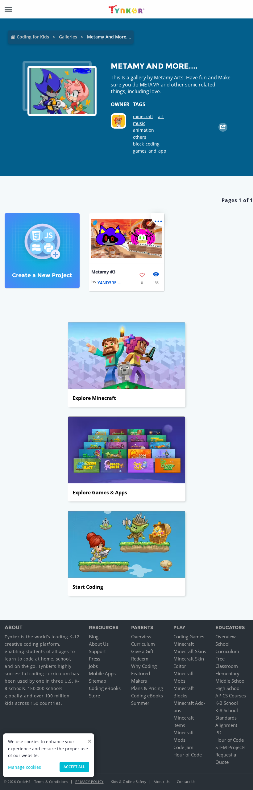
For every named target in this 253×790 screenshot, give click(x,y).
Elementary (227, 673)
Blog (93, 636)
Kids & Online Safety (129, 781)
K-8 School (226, 710)
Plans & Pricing (147, 688)
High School (228, 688)
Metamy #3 (103, 272)
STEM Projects (230, 747)
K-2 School (226, 703)
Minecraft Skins (189, 651)
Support (97, 651)
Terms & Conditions (51, 781)
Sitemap (97, 681)
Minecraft (183, 644)
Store (94, 695)
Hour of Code (187, 755)
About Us (99, 644)
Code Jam (183, 747)
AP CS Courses (230, 695)
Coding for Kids (33, 37)
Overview (141, 636)
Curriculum (143, 644)
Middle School (230, 681)
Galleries (68, 37)
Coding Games (188, 636)
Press (94, 659)
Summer (140, 703)
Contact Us (186, 781)
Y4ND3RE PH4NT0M (109, 282)
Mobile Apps (102, 673)
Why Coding (144, 666)
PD (218, 732)
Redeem (139, 659)
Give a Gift (142, 651)
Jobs (93, 666)
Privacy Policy (89, 781)
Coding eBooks (105, 688)
